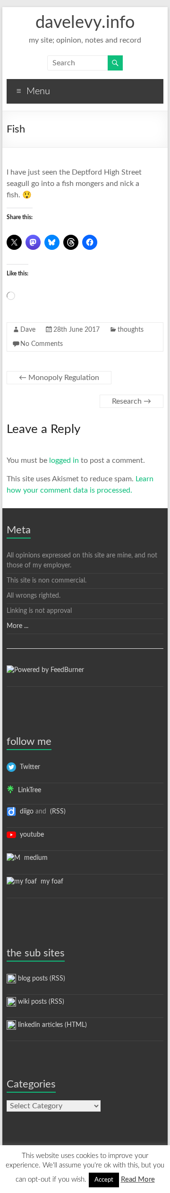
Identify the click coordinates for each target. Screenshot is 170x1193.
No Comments (41, 344)
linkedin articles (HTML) (51, 1025)
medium (34, 858)
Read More (138, 1179)
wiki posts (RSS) (40, 1002)
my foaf (50, 881)
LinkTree (27, 790)
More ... (17, 626)
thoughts (131, 330)
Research (131, 401)
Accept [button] (103, 1180)
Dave (27, 330)
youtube (30, 834)
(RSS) (57, 811)
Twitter (28, 767)
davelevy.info (85, 22)
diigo (25, 811)
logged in (64, 460)
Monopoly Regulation (59, 377)
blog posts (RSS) (40, 978)
